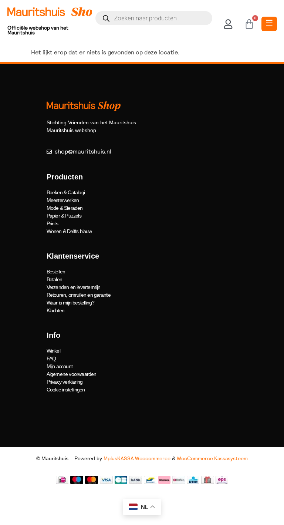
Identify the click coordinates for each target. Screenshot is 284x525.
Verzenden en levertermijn (74, 287)
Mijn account (59, 366)
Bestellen (56, 272)
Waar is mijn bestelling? (71, 303)
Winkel (53, 351)
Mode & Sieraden (65, 208)
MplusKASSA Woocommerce (137, 458)
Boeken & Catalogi (66, 192)
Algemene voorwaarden (72, 374)
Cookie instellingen (66, 390)
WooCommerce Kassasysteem (212, 458)
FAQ (51, 358)
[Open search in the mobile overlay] (154, 18)
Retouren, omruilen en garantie (79, 295)
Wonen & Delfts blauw (69, 231)
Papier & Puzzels (64, 216)
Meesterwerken (63, 200)
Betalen (54, 279)
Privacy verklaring (65, 382)
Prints (52, 223)
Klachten (56, 310)
